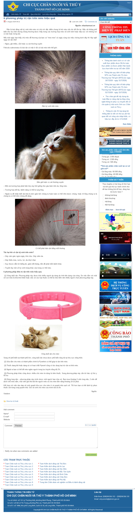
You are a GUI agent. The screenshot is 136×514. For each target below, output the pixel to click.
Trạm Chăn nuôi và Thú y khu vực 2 (19, 466)
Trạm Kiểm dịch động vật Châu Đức (53, 477)
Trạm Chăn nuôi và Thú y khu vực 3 (19, 469)
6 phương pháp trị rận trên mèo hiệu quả (29, 18)
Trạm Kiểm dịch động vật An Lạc (52, 466)
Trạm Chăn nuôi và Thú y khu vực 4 (19, 472)
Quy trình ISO (36, 14)
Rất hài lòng (109, 205)
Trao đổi (26, 14)
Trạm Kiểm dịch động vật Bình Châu (54, 474)
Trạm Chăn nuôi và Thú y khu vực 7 (19, 480)
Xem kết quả (120, 210)
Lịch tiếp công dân (49, 14)
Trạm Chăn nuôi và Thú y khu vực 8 (19, 482)
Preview (18, 426)
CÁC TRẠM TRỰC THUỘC (17, 460)
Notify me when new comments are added (21, 451)
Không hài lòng (111, 195)
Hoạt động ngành (64, 14)
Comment (8, 426)
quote (94, 425)
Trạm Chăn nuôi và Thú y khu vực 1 (19, 464)
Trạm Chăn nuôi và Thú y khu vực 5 (19, 474)
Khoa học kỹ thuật (12, 401)
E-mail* (6, 417)
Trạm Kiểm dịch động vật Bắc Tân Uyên (55, 472)
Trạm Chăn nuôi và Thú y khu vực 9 (19, 485)
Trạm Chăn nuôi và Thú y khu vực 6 (19, 477)
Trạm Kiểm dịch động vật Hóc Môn (53, 469)
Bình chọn (110, 210)
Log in (129, 2)
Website (7, 420)
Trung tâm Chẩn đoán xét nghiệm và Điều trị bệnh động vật (62, 482)
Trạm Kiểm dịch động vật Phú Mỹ (53, 480)
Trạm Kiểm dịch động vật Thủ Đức (53, 464)
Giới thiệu (15, 14)
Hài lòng (108, 202)
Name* (6, 414)
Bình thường (110, 199)
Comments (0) (92, 21)
